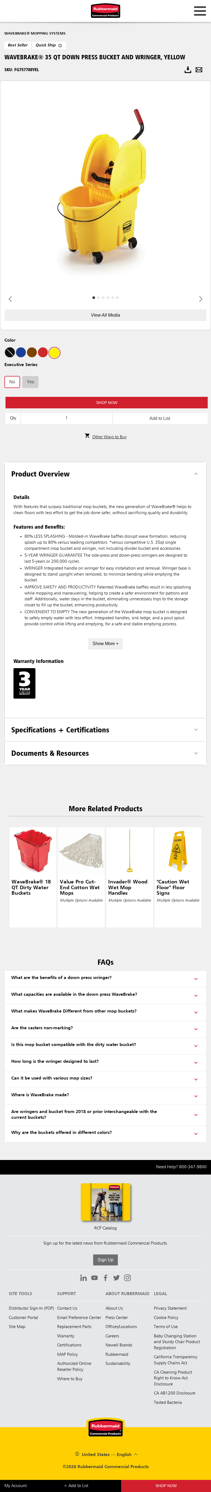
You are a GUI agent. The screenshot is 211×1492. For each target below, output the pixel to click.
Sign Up (105, 1259)
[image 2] (103, 297)
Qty (13, 418)
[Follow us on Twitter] (116, 1278)
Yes (30, 382)
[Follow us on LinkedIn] (83, 1278)
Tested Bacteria (168, 1403)
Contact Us (67, 1308)
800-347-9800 (193, 1167)
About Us (114, 1308)
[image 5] (117, 297)
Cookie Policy (166, 1318)
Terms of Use (166, 1327)
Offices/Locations (121, 1327)
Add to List (159, 418)
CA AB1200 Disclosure (174, 1393)
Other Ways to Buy (109, 437)
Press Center (117, 1318)
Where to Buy (69, 1379)
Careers (112, 1336)
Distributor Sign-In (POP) (31, 1308)
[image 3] (108, 297)
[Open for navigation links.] (200, 11)
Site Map (17, 1327)
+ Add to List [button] (76, 1486)
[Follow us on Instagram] (127, 1278)
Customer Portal (23, 1318)
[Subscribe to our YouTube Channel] (94, 1278)
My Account (15, 1486)
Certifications (69, 1345)
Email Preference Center (79, 1318)
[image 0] (93, 297)
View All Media (105, 315)
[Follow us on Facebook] (105, 1278)
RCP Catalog (105, 1228)
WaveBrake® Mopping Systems (35, 33)
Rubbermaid (117, 1354)
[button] (106, 402)
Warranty (65, 1336)
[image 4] (112, 297)
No (12, 382)
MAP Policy (67, 1354)
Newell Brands (119, 1345)
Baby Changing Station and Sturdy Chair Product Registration (177, 1342)
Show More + (105, 643)
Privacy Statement (170, 1308)
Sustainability (118, 1364)
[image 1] (98, 297)
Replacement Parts (74, 1327)
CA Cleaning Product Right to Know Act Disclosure (173, 1378)
